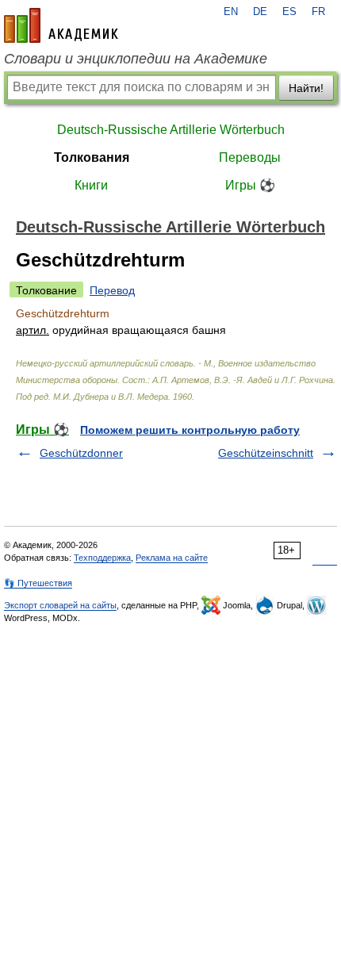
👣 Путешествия (38, 583)
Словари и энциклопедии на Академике (135, 59)
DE (260, 11)
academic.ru (61, 25)
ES (289, 11)
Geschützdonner (81, 453)
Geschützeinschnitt (265, 453)
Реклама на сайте (172, 557)
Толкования (91, 157)
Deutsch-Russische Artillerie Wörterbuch (171, 129)
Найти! (306, 88)
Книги (91, 185)
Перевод (112, 290)
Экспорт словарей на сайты (60, 605)
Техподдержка (102, 557)
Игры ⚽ (250, 185)
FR (318, 11)
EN (231, 11)
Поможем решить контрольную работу (190, 430)
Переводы (250, 157)
